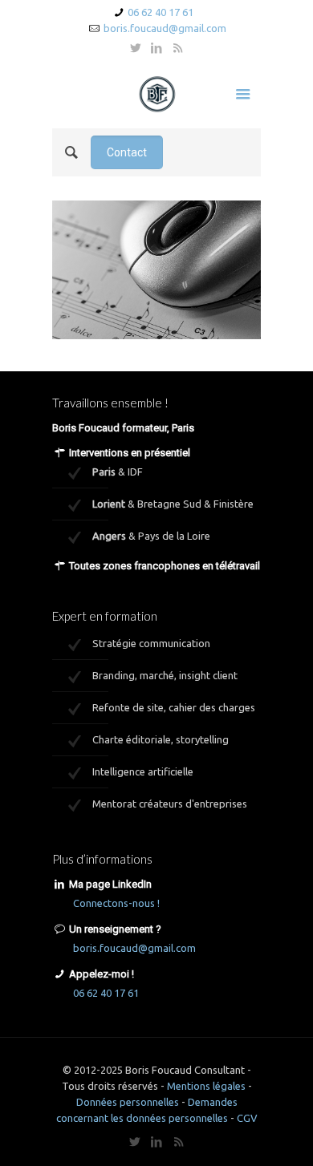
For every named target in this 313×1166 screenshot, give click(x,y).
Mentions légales (206, 1085)
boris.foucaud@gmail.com (165, 28)
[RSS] (177, 48)
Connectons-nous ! (116, 903)
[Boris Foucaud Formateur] (156, 92)
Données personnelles (127, 1101)
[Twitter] (136, 48)
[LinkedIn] (156, 48)
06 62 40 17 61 (160, 12)
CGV (247, 1117)
